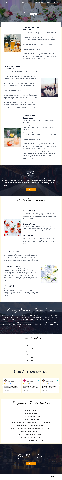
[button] (59, 385)
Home (23, 2)
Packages (41, 2)
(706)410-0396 (52, 476)
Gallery (35, 2)
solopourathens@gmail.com (52, 478)
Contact (49, 2)
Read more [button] (6, 390)
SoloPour (7, 2)
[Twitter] (56, 2)
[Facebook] (54, 2)
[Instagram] (57, 2)
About (28, 2)
